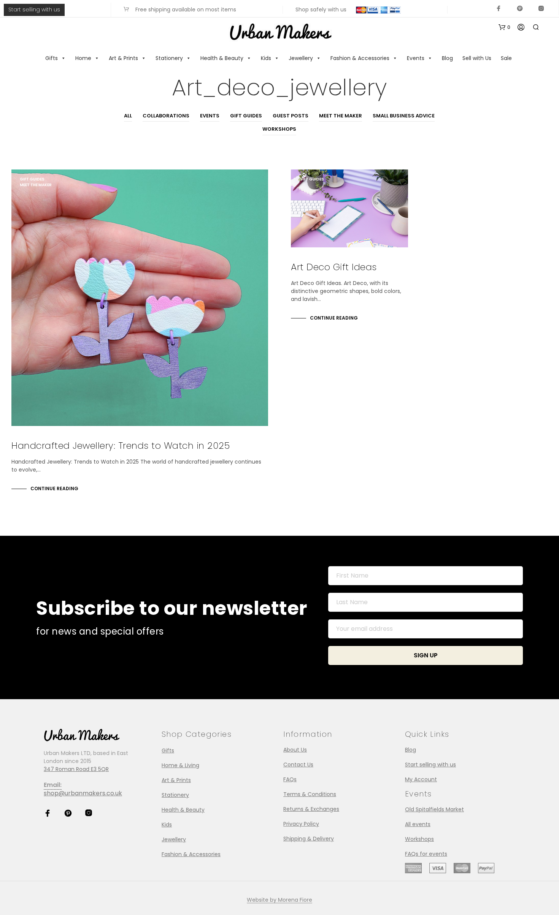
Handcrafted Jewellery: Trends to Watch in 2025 (120, 445)
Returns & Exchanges (311, 809)
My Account (421, 779)
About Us (295, 750)
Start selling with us (34, 9)
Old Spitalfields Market (434, 809)
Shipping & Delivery (308, 838)
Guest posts (290, 115)
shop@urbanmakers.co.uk (83, 793)
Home (83, 58)
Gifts (51, 58)
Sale (506, 58)
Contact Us (298, 764)
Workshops (279, 129)
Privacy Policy (301, 824)
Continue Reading (54, 488)
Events (415, 58)
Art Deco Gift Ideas (334, 267)
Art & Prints (123, 58)
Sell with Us (476, 58)
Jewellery (301, 58)
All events (417, 824)
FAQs (290, 779)
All (128, 115)
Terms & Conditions (309, 794)
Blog (447, 58)
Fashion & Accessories (359, 58)
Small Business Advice (404, 115)
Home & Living (180, 765)
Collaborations (166, 115)
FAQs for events (426, 854)
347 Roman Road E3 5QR (76, 769)
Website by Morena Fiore (279, 900)
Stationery (169, 58)
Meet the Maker (340, 115)
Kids (266, 58)
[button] (504, 27)
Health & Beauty (221, 58)
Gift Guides (246, 115)
